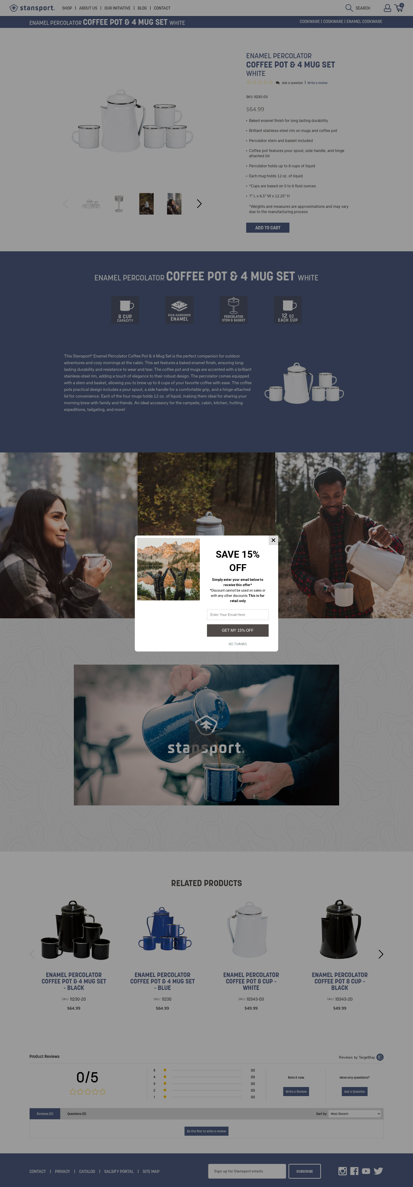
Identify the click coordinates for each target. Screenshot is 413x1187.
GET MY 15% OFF (238, 630)
